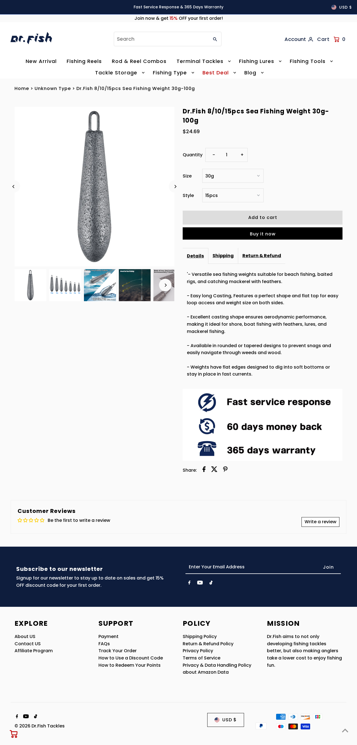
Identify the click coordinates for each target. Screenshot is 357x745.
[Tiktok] (211, 583)
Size (187, 176)
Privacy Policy (198, 650)
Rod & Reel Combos (139, 61)
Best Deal (215, 72)
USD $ (345, 7)
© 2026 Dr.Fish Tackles (40, 726)
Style (188, 195)
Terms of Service (201, 658)
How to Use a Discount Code (130, 658)
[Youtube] (200, 583)
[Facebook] (189, 583)
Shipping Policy (200, 636)
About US (25, 636)
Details (195, 256)
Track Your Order (117, 650)
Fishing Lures (256, 61)
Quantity (192, 155)
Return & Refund (261, 255)
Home (22, 88)
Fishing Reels (84, 61)
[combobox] (161, 39)
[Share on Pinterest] (225, 470)
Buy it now (263, 234)
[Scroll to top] (345, 730)
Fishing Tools (307, 61)
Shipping (223, 255)
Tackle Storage (116, 72)
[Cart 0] (14, 733)
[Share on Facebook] (204, 470)
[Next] (175, 186)
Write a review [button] (320, 521)
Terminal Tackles (200, 61)
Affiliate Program (34, 650)
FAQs (104, 644)
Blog (250, 72)
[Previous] (14, 186)
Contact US (28, 644)
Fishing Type (170, 72)
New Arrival (41, 61)
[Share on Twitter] (214, 470)
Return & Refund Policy (208, 644)
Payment (108, 636)
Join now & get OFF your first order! (178, 18)
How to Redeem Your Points (129, 665)
